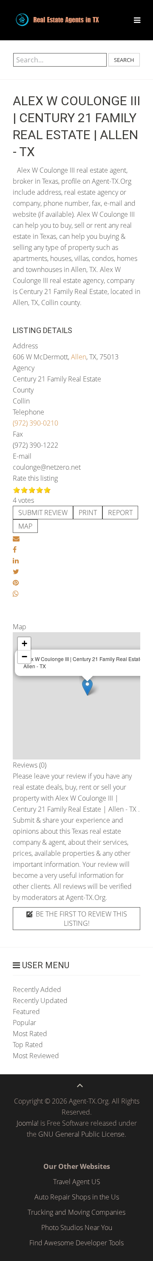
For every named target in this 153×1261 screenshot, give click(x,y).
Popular (24, 1022)
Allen (78, 356)
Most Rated (30, 1033)
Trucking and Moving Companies (76, 1212)
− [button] (24, 656)
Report (120, 512)
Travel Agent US (76, 1181)
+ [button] (24, 643)
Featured (26, 1011)
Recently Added (37, 989)
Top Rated (28, 1044)
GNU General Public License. (82, 1134)
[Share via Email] (16, 538)
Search (124, 60)
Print (88, 512)
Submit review (43, 512)
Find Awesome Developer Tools (76, 1242)
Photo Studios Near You (76, 1227)
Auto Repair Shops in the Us (76, 1197)
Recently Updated (40, 1000)
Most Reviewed (36, 1055)
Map (25, 526)
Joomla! (28, 1123)
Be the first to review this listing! (80, 918)
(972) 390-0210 (35, 423)
